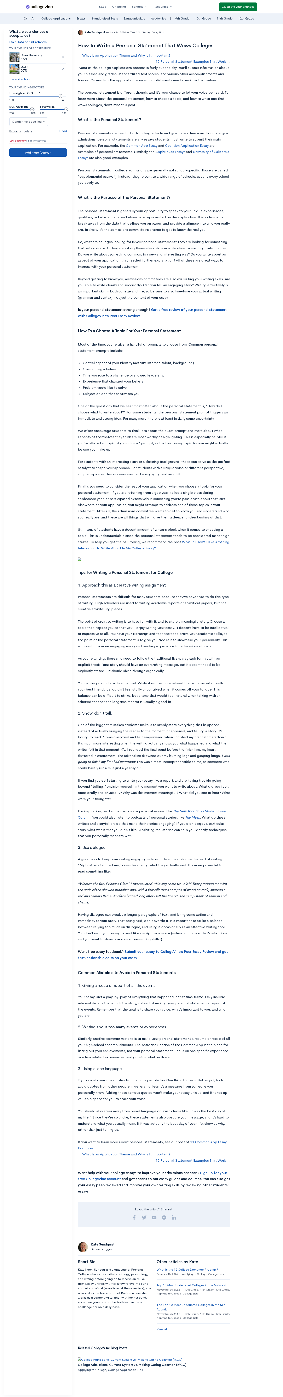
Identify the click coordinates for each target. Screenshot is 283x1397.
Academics (158, 18)
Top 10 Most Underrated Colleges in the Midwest (191, 1285)
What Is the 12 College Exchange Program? (187, 1269)
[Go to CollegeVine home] (39, 6)
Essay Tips (157, 32)
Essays (81, 18)
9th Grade (182, 18)
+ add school (21, 79)
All (33, 18)
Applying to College (194, 1274)
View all (162, 1329)
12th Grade (246, 18)
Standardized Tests (104, 18)
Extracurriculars (134, 18)
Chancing (119, 7)
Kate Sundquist (95, 32)
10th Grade (203, 18)
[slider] (60, 96)
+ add (63, 131)
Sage (102, 7)
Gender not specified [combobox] (27, 121)
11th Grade (224, 18)
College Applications (56, 18)
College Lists (216, 1274)
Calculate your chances (238, 7)
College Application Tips (125, 1370)
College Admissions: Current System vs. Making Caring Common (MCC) (132, 1365)
